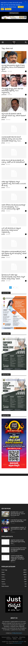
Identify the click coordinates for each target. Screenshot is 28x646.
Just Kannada (21, 641)
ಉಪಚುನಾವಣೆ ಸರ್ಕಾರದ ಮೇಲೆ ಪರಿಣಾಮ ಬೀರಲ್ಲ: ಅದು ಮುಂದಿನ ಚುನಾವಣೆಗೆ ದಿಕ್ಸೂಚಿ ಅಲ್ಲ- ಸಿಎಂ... (12, 139)
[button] (25, 2)
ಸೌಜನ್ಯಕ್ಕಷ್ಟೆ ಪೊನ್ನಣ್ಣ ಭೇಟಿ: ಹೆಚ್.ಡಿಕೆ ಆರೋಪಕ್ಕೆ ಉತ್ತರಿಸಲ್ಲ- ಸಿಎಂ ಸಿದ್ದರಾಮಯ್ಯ (12, 90)
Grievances (8, 638)
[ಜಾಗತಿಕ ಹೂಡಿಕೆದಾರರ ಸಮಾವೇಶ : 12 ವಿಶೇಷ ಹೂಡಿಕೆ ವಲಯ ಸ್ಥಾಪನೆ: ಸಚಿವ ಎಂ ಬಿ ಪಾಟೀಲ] (5, 529)
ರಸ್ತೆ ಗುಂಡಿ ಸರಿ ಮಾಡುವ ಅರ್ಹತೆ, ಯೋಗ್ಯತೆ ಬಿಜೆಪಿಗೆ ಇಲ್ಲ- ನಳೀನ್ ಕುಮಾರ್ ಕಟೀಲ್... (14, 115)
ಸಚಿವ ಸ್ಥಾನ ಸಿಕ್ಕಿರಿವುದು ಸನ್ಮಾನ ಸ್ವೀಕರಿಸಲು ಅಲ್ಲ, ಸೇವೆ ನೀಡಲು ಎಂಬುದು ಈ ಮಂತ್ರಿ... (14, 183)
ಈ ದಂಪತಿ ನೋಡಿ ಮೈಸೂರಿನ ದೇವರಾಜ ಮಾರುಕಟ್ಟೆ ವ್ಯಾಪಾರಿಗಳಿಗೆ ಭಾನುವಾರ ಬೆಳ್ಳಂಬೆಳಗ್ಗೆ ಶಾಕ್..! (18, 549)
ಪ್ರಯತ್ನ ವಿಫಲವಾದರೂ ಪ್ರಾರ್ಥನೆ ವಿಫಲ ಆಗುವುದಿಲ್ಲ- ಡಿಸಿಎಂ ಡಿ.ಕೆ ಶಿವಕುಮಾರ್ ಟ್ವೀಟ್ (13, 67)
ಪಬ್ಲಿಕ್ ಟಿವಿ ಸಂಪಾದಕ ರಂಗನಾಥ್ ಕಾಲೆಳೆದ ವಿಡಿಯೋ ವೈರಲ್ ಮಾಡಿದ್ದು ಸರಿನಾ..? (18, 541)
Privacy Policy (15, 637)
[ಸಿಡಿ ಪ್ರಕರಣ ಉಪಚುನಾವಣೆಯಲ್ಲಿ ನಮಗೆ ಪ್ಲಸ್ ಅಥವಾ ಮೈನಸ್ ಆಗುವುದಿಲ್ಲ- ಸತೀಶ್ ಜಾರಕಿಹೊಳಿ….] (14, 243)
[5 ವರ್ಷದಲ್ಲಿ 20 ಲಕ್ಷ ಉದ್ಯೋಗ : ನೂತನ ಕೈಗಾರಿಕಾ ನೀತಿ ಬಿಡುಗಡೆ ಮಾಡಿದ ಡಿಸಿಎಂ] (5, 522)
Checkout (8, 9)
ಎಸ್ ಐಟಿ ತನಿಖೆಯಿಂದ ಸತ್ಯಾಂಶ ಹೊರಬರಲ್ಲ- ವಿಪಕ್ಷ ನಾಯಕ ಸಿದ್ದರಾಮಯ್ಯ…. (11, 230)
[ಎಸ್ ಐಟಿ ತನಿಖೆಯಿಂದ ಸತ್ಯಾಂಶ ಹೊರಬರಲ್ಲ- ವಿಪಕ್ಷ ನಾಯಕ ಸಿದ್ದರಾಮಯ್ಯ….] (14, 220)
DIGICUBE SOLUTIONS (17, 643)
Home (3, 46)
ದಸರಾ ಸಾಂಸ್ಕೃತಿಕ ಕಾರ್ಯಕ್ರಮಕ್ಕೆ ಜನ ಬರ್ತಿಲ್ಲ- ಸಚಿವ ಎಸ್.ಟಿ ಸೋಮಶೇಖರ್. (13, 161)
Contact (20, 638)
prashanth (4, 71)
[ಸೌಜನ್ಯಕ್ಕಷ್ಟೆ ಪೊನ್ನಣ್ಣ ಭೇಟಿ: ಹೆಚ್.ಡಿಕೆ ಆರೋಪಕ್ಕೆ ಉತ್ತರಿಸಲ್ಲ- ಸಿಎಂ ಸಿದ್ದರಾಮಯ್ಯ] (14, 80)
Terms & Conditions (6, 637)
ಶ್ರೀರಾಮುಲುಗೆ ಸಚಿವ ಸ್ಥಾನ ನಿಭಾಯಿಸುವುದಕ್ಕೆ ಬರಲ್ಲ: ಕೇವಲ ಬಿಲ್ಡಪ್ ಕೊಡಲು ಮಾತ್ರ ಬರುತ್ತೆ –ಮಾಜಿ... (13, 277)
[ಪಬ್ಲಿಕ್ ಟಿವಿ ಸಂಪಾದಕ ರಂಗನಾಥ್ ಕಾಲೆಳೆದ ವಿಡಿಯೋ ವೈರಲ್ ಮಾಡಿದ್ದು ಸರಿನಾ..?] (5, 542)
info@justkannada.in (17, 633)
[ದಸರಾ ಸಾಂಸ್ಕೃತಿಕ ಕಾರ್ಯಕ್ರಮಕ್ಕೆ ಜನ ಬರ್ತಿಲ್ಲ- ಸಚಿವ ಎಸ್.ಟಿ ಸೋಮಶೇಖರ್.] (14, 152)
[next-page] (17, 287)
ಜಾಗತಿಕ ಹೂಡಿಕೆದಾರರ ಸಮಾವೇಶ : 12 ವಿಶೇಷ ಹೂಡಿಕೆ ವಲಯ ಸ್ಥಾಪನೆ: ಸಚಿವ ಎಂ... (18, 529)
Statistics (15, 638)
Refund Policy (22, 637)
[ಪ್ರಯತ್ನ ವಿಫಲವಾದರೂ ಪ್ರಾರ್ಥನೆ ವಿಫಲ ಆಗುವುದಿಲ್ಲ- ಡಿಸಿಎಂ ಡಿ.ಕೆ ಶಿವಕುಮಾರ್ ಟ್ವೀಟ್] (14, 57)
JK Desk (3, 119)
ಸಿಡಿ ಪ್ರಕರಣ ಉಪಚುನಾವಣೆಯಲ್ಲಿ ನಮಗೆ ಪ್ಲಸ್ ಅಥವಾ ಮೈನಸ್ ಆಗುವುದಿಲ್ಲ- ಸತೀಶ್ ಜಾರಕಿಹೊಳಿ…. (14, 253)
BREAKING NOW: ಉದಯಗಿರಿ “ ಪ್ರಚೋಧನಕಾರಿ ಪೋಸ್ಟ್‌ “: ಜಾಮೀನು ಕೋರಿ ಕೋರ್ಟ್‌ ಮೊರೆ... (18, 513)
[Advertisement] (14, 31)
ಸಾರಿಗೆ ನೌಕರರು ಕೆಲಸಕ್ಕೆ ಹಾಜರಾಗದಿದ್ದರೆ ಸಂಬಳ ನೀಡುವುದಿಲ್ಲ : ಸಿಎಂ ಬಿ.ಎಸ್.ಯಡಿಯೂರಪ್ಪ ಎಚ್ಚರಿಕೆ (13, 207)
